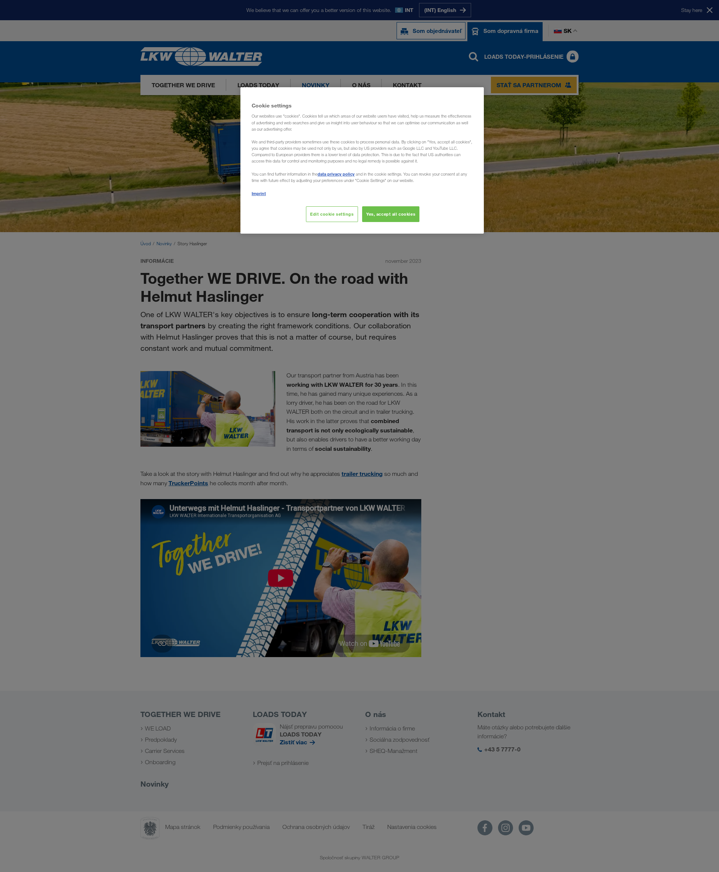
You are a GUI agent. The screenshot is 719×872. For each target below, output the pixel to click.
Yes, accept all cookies (390, 214)
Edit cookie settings (332, 214)
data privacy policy (336, 174)
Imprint (259, 193)
